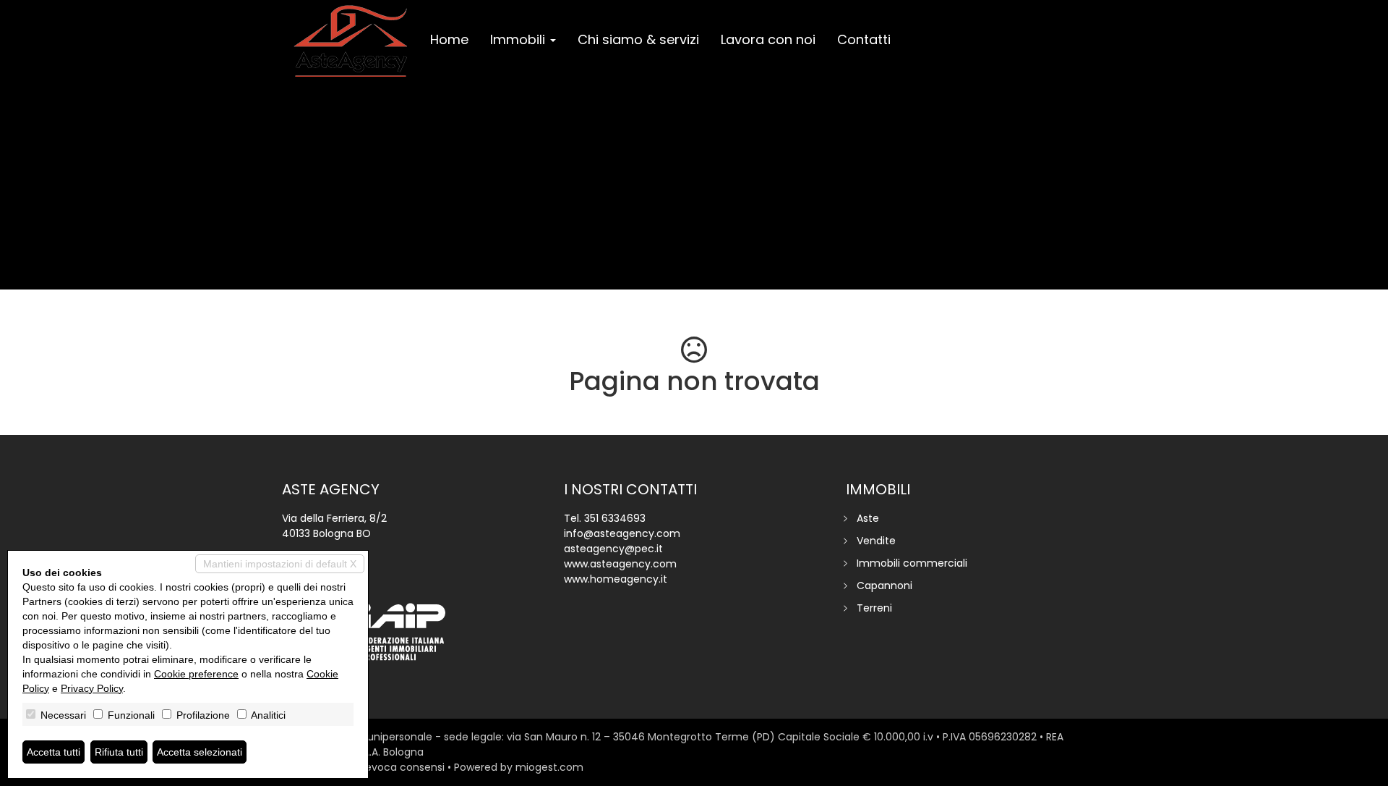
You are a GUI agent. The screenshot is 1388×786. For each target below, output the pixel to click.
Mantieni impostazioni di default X (279, 564)
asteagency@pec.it (613, 548)
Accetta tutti (53, 752)
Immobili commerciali (912, 563)
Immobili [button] (519, 39)
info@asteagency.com (622, 533)
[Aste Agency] (350, 41)
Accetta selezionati (199, 752)
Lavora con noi (768, 39)
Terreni (874, 608)
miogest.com (549, 767)
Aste (868, 518)
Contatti (864, 39)
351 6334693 (615, 518)
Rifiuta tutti (119, 752)
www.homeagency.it (615, 579)
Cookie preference (196, 674)
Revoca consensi (402, 767)
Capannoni (884, 585)
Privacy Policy (92, 688)
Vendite (876, 540)
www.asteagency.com (620, 564)
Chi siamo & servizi (638, 39)
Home (449, 39)
